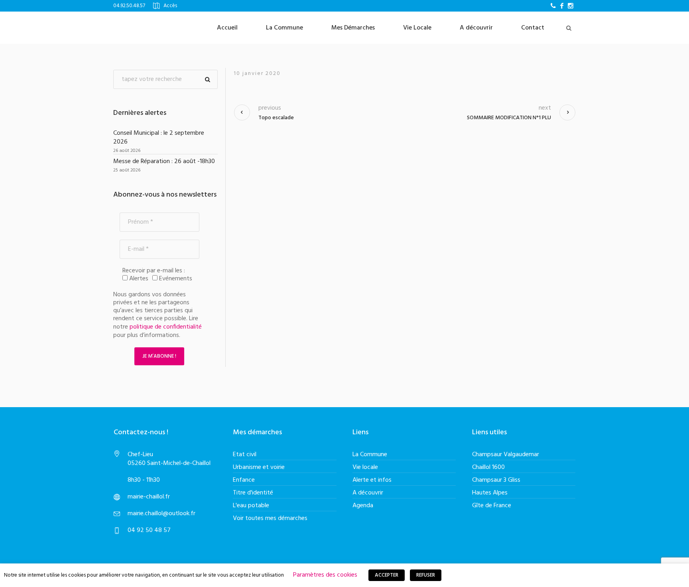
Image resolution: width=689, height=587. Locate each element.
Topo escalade (276, 117)
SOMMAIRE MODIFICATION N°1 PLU (509, 117)
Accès (170, 6)
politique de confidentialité (166, 327)
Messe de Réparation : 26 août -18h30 (164, 161)
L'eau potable (251, 505)
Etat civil (244, 454)
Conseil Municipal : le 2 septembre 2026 (158, 137)
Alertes (138, 279)
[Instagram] (570, 5)
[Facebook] (561, 5)
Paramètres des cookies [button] (325, 575)
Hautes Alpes (490, 493)
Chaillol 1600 (488, 467)
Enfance (244, 480)
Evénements (174, 279)
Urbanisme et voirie (259, 467)
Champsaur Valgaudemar (505, 454)
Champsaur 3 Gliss (496, 480)
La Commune (369, 454)
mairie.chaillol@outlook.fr (161, 513)
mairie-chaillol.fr (149, 497)
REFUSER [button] (425, 575)
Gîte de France (491, 505)
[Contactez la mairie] (553, 5)
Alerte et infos (372, 480)
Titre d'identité (253, 493)
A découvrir (367, 493)
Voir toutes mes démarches (270, 518)
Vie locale (365, 467)
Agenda (362, 505)
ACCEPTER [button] (386, 575)
